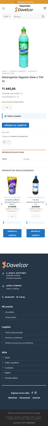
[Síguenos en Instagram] (35, 393)
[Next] (46, 209)
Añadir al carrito (15, 125)
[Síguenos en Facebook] (32, 393)
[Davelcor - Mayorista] (24, 8)
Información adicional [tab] (13, 152)
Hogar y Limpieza (17, 71)
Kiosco (39, 417)
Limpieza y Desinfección (19, 136)
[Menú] (3, 8)
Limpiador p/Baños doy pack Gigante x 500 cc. (12, 202)
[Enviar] (43, 16)
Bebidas (18, 417)
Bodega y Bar (29, 417)
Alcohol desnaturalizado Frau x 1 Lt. (36, 202)
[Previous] (2, 209)
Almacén (9, 417)
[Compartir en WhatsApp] (4, 142)
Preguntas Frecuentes (26, 2)
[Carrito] (45, 8)
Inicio (4, 71)
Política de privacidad (14, 332)
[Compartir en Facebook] (9, 142)
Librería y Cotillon (16, 419)
